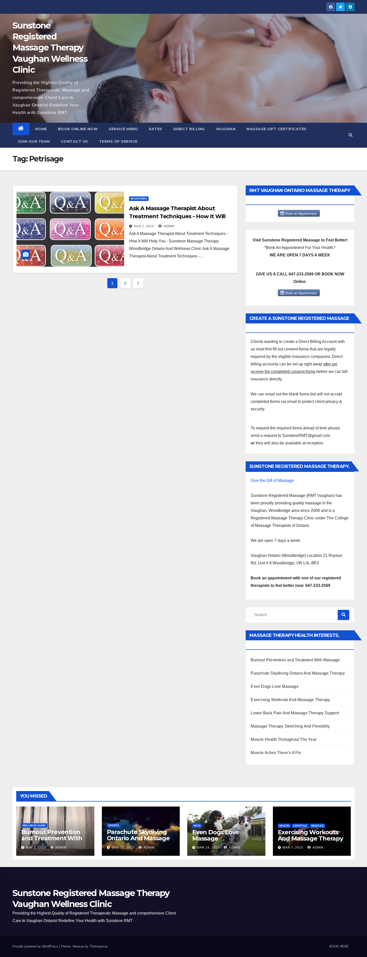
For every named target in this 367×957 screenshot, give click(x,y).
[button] (351, 135)
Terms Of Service (118, 141)
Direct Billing (189, 129)
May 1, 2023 (36, 847)
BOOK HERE (339, 946)
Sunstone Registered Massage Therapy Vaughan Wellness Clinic (49, 47)
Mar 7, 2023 (293, 847)
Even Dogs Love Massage (274, 686)
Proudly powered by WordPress (35, 946)
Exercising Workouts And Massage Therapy (290, 700)
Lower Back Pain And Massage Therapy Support (295, 713)
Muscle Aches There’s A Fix (276, 753)
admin (169, 226)
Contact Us (74, 141)
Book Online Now (78, 129)
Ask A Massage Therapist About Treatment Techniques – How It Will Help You (177, 216)
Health (284, 825)
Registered (139, 198)
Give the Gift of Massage (272, 480)
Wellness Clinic (34, 825)
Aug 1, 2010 (144, 226)
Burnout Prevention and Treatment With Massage (295, 660)
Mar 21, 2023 (123, 847)
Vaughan (226, 129)
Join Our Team (34, 141)
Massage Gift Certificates (276, 129)
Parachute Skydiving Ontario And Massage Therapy (298, 673)
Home (41, 129)
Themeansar (98, 946)
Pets (197, 825)
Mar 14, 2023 (208, 847)
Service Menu (123, 129)
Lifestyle (300, 825)
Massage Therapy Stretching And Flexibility (290, 726)
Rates (155, 129)
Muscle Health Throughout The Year (284, 739)
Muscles (317, 825)
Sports (113, 825)
